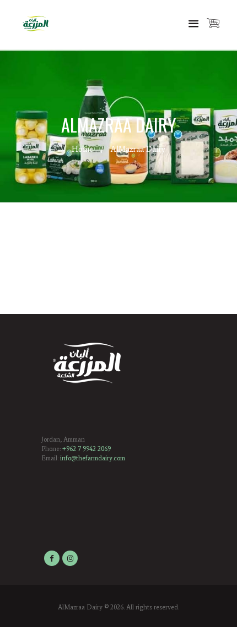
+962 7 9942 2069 (86, 449)
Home (82, 149)
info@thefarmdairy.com (92, 458)
